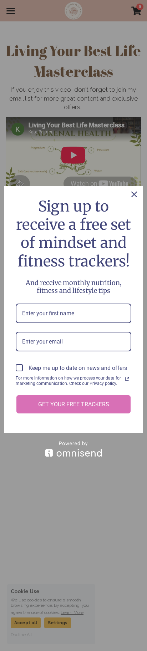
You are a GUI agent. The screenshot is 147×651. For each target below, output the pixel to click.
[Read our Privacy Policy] (127, 379)
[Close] (134, 194)
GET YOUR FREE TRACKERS (73, 404)
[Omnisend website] (73, 449)
